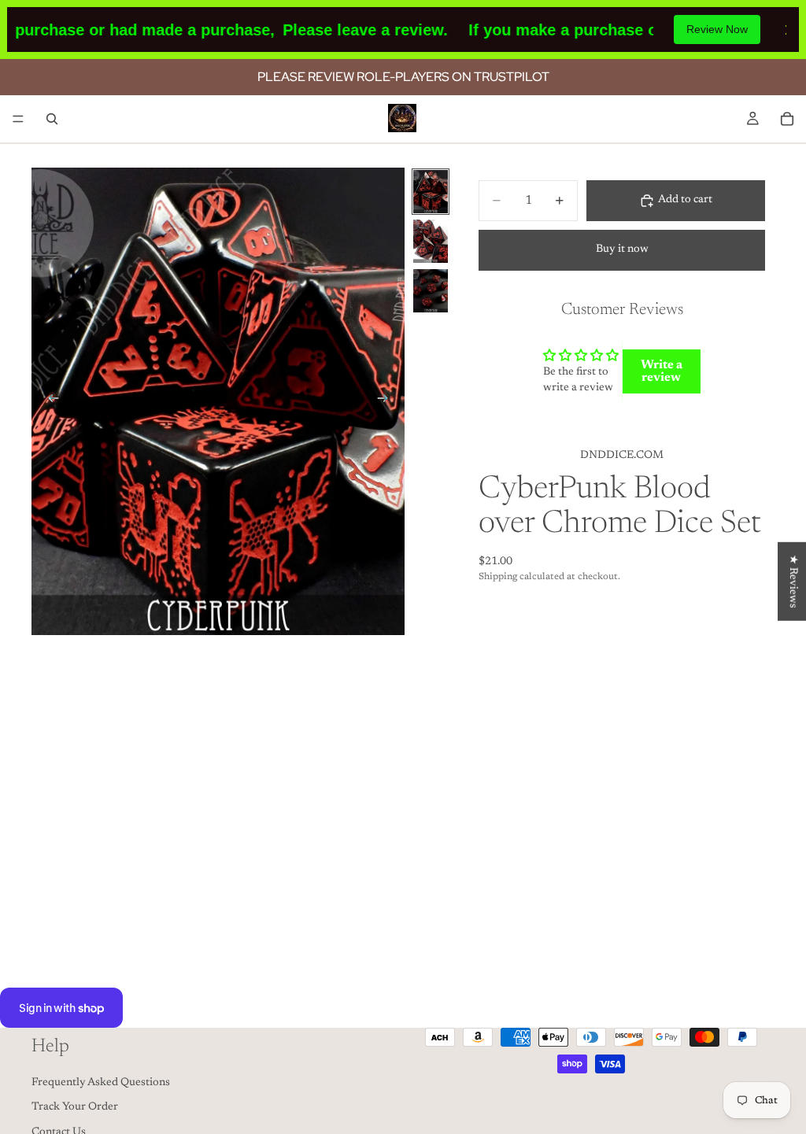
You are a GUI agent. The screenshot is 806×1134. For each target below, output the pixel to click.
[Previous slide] (48, 401)
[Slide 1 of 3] (430, 191)
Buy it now (622, 249)
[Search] (52, 119)
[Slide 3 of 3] (430, 290)
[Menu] (18, 119)
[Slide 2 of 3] (430, 241)
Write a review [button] (661, 371)
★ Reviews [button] (792, 581)
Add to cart (685, 199)
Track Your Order (74, 1108)
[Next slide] (387, 401)
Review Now (717, 29)
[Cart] (787, 119)
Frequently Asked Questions (100, 1082)
